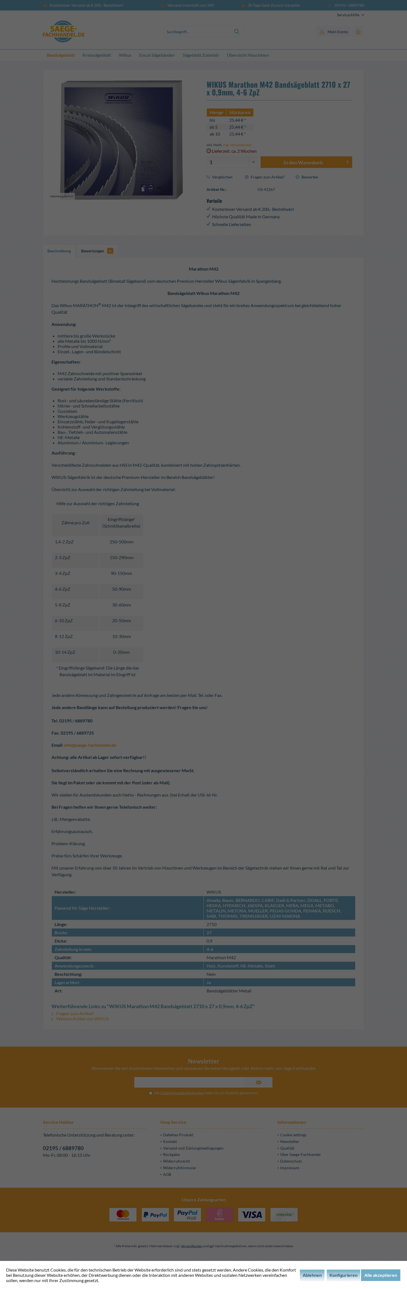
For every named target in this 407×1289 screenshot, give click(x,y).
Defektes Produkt (178, 1134)
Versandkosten (191, 1246)
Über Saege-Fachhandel (300, 1154)
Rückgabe (171, 1154)
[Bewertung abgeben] (279, 105)
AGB (167, 1174)
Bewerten (309, 177)
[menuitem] (348, 14)
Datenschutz (291, 1161)
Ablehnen (312, 1275)
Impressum (289, 1167)
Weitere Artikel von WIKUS (82, 1018)
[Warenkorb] (358, 31)
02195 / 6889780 (63, 1148)
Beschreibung (59, 250)
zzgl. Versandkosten (237, 145)
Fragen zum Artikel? (267, 177)
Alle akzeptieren (380, 1275)
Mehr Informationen (119, 1280)
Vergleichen (222, 177)
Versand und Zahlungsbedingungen (193, 1148)
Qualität (287, 1148)
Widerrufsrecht (176, 1161)
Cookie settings (293, 1134)
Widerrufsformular (179, 1167)
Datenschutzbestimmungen (182, 1093)
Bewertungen (96, 250)
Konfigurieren (343, 1275)
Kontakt (170, 1141)
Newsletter (289, 1141)
